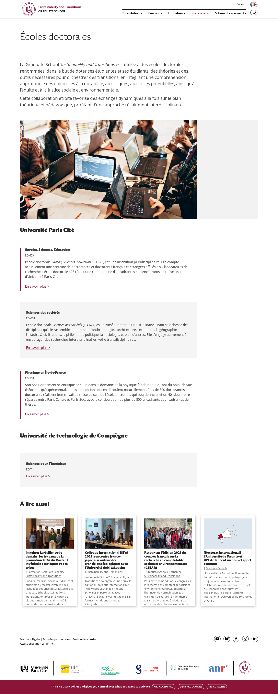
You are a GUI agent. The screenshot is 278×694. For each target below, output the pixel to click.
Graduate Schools (52, 572)
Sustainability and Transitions (43, 576)
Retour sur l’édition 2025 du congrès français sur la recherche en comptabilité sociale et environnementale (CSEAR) (165, 560)
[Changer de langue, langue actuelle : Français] (253, 4)
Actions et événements (230, 13)
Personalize (217, 686)
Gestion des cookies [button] (84, 639)
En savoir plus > (37, 286)
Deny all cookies (191, 686)
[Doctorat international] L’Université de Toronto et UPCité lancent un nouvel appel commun (227, 558)
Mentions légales (30, 639)
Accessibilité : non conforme (37, 643)
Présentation (130, 13)
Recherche (199, 13)
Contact (241, 4)
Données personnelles (56, 639)
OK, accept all (163, 686)
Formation (175, 13)
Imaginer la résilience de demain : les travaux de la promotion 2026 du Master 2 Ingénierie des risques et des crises (47, 560)
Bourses (153, 13)
